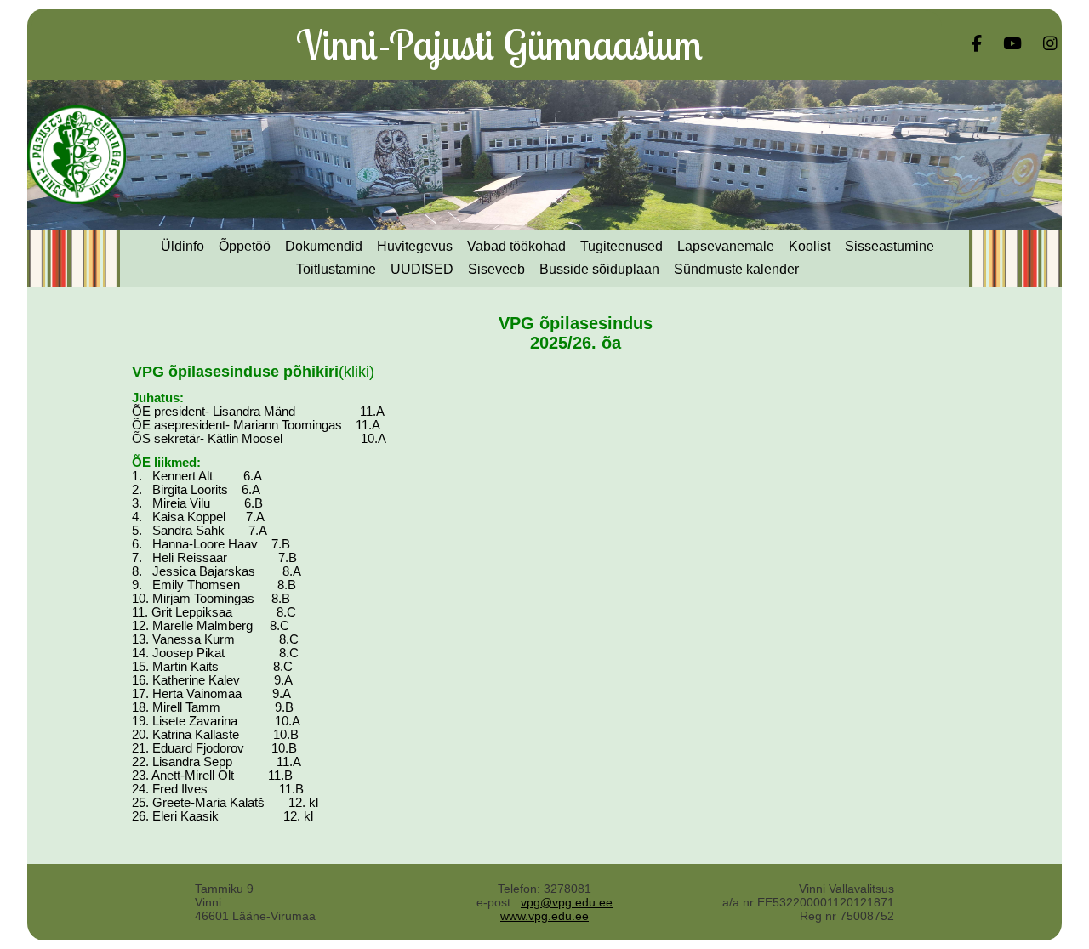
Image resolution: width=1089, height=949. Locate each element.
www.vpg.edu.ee (544, 916)
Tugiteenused (621, 246)
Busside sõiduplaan (599, 269)
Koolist (809, 246)
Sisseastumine (889, 246)
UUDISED (422, 269)
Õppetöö (245, 246)
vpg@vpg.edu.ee (567, 902)
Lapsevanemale (725, 246)
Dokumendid (323, 246)
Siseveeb (496, 269)
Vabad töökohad (516, 246)
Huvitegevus (415, 246)
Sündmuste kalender (736, 269)
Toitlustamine (336, 269)
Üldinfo (182, 246)
